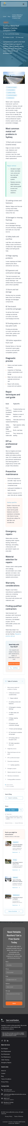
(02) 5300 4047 (8, 1090)
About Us (3, 1070)
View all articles (12, 911)
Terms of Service (18, 1116)
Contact (3, 1073)
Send (14, 1003)
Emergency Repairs (6, 1062)
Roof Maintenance (6, 1057)
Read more (15, 852)
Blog (9, 16)
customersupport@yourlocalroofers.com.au (15, 1094)
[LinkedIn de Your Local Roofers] (7, 1040)
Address (8, 983)
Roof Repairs (4, 1048)
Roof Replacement (6, 1051)
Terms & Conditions (6, 1079)
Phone (7, 969)
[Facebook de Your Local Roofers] (2, 1040)
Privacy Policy (4, 1081)
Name (7, 961)
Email (7, 976)
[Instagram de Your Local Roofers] (5, 1040)
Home (4, 16)
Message (8, 991)
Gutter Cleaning (5, 1059)
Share (13, 809)
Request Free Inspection (14, 663)
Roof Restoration (5, 1054)
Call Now (15, 668)
